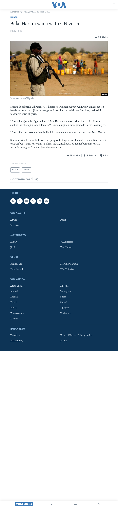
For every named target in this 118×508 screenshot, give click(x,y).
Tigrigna (64, 308)
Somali (63, 302)
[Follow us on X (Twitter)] (19, 201)
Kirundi (14, 319)
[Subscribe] (46, 201)
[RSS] (33, 201)
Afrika (13, 220)
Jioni (12, 247)
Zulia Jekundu (17, 269)
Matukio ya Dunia (69, 264)
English (14, 297)
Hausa (13, 308)
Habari (14, 17)
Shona (63, 297)
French (13, 302)
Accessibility (16, 341)
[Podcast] (39, 201)
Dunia (63, 220)
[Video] (75, 504)
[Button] (101, 37)
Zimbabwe (65, 313)
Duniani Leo (16, 264)
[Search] (99, 504)
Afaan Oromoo (17, 286)
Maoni (63, 341)
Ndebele (64, 286)
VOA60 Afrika (67, 269)
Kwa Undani (66, 247)
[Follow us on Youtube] (26, 201)
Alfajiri (13, 242)
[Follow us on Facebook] (13, 201)
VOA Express (66, 242)
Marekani (15, 225)
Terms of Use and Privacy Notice (76, 335)
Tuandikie (15, 335)
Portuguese (65, 291)
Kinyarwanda (17, 313)
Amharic (14, 291)
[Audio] (52, 504)
